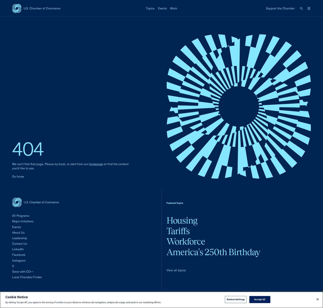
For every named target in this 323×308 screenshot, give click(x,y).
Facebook (18, 255)
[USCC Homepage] (35, 202)
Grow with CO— (22, 271)
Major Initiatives (22, 221)
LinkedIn (18, 249)
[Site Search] (301, 8)
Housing (182, 220)
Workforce (186, 241)
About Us (18, 232)
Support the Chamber (280, 8)
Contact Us (19, 244)
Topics (150, 8)
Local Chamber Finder (27, 277)
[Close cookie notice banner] (317, 299)
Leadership (19, 238)
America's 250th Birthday (213, 252)
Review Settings (236, 299)
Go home (18, 176)
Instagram (19, 260)
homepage (96, 164)
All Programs (20, 216)
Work (173, 8)
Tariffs (178, 231)
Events (162, 8)
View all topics (176, 270)
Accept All (259, 299)
